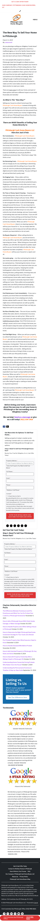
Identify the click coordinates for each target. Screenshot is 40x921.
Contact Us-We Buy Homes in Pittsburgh (20, 868)
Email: (8, 478)
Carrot (36, 902)
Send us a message (22, 417)
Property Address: (12, 460)
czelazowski (8, 42)
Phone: (8, 485)
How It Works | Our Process (18, 871)
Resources (15, 876)
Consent (9, 493)
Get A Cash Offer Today (19, 1)
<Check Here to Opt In (14, 496)
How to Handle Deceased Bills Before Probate (17, 645)
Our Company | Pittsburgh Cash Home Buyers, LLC (19, 6)
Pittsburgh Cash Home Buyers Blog (20, 879)
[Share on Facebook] (4, 427)
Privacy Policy (24, 876)
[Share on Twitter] (7, 427)
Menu (35, 19)
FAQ (29, 871)
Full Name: (9, 471)
